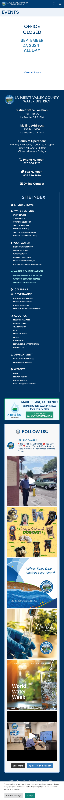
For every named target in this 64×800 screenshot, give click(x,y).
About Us (20, 315)
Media (16, 337)
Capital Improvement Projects (27, 264)
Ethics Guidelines (21, 305)
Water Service (24, 210)
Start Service (19, 215)
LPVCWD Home (23, 204)
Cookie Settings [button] (13, 795)
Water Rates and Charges (25, 236)
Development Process (23, 359)
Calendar (21, 289)
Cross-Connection (22, 257)
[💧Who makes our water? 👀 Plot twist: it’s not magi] (32, 736)
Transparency (19, 327)
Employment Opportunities (26, 344)
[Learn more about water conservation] (32, 409)
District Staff (19, 323)
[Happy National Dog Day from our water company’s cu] (32, 532)
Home (15, 373)
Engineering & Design (22, 362)
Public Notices (20, 334)
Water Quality (20, 254)
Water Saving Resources (24, 282)
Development (23, 354)
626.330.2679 (32, 175)
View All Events (32, 72)
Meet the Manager (21, 320)
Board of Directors (22, 302)
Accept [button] (30, 795)
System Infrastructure (24, 261)
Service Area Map (21, 225)
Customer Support (22, 222)
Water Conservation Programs (27, 275)
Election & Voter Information (27, 309)
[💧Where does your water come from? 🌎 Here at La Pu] (32, 583)
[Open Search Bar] (54, 4)
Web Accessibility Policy (24, 384)
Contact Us (18, 348)
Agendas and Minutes (23, 298)
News (15, 330)
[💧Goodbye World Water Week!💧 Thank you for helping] (32, 481)
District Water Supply (23, 247)
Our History (19, 341)
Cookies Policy (20, 380)
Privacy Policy (20, 377)
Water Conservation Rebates (26, 279)
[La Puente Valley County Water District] (14, 4)
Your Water (21, 242)
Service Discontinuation (24, 232)
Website (19, 369)
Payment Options (21, 229)
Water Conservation (28, 271)
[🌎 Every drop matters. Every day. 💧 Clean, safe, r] (32, 634)
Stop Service (19, 218)
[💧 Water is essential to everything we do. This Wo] (32, 685)
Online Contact (33, 183)
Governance (23, 294)
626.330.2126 (32, 163)
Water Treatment (21, 250)
